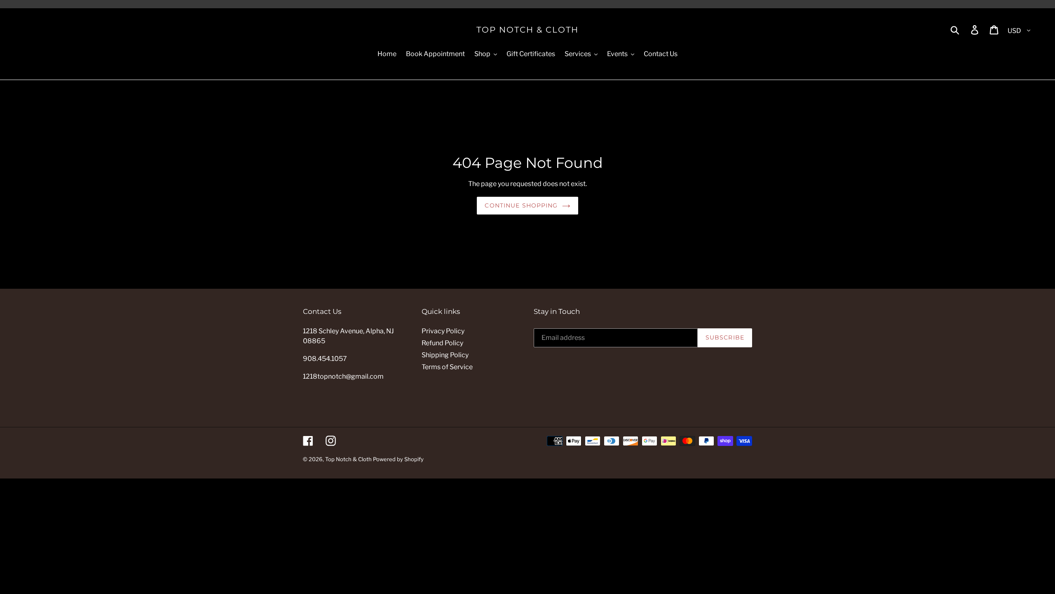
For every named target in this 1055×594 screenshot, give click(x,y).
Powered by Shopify (398, 459)
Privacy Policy (443, 331)
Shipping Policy (445, 355)
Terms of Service (447, 367)
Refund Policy (442, 343)
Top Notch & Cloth (527, 30)
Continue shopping (521, 205)
